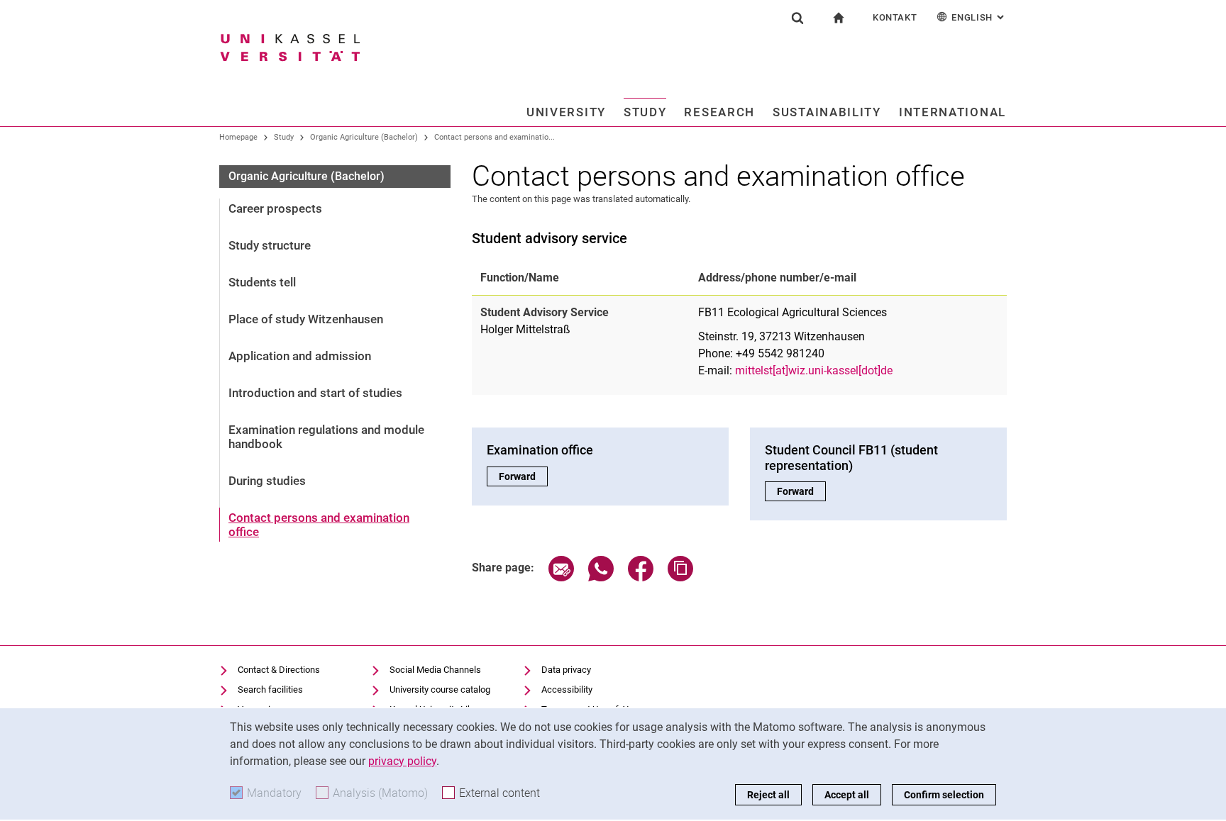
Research (719, 112)
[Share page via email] (561, 577)
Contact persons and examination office (318, 524)
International (952, 112)
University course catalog (440, 689)
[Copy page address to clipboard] (680, 577)
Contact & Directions (279, 669)
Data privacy (566, 669)
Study (645, 112)
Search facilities (270, 689)
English (979, 17)
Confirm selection (944, 794)
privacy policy (402, 761)
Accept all (846, 794)
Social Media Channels (435, 669)
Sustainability (827, 112)
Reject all (768, 794)
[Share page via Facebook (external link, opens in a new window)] (640, 577)
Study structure (269, 245)
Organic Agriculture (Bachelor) (364, 137)
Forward (523, 476)
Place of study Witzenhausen (305, 319)
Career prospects (275, 208)
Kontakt (895, 17)
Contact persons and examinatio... (494, 137)
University (566, 112)
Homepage (238, 137)
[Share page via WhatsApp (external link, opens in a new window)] (601, 577)
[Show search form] (797, 18)
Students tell (262, 282)
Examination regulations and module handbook (326, 437)
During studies (267, 481)
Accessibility (566, 689)
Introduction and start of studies (315, 393)
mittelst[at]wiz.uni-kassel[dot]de (814, 370)
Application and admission (299, 356)
